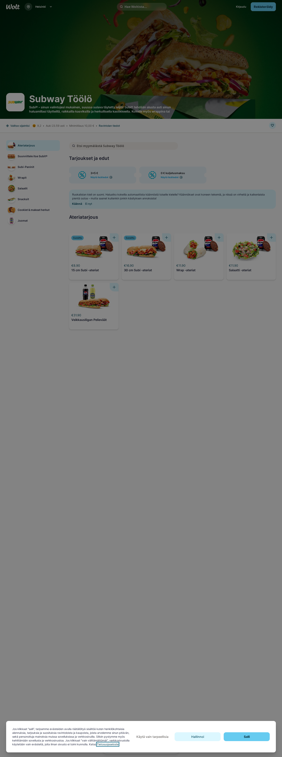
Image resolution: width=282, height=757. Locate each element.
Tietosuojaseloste (108, 744)
